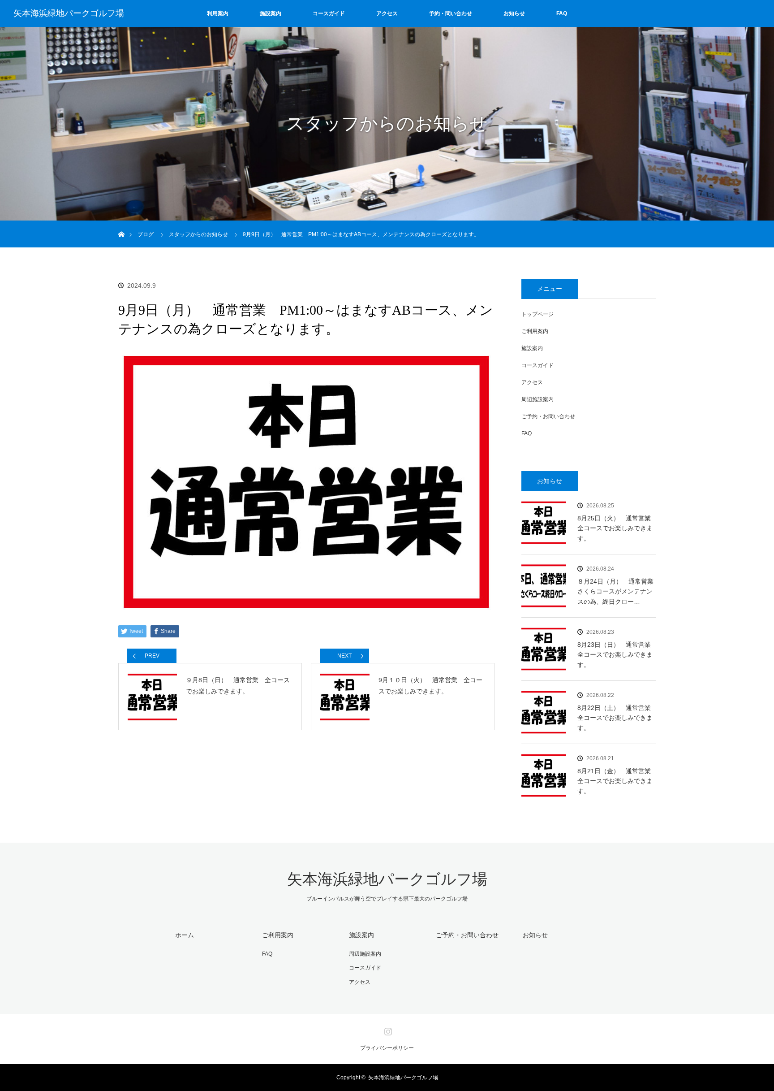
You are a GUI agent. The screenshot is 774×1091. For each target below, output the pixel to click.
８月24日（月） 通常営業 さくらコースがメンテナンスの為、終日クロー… (616, 591)
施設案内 (270, 13)
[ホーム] (121, 224)
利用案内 (217, 13)
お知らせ (514, 13)
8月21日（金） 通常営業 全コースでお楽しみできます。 (616, 781)
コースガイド (329, 13)
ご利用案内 (534, 331)
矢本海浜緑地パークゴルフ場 (68, 13)
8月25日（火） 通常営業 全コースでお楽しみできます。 (616, 528)
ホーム (184, 935)
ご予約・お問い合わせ (548, 416)
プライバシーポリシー (387, 1048)
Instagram (387, 1029)
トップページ (537, 314)
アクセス (387, 13)
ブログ (146, 234)
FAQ (561, 13)
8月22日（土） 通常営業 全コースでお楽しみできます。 (616, 718)
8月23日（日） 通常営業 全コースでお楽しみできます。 (616, 654)
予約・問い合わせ (450, 13)
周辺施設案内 (537, 399)
